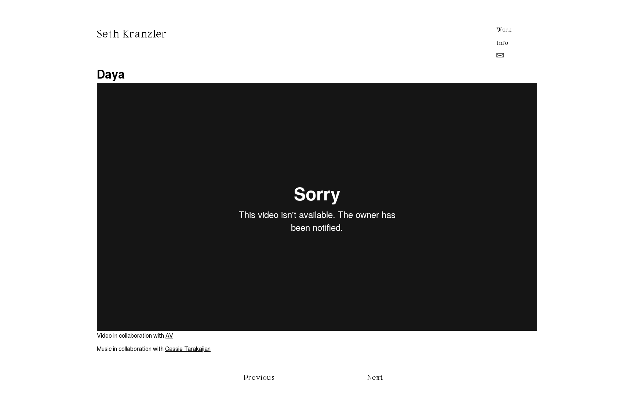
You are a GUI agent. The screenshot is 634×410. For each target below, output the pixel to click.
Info (502, 43)
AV (169, 335)
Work (504, 30)
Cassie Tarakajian (188, 348)
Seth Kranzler (132, 34)
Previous (259, 377)
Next (375, 377)
